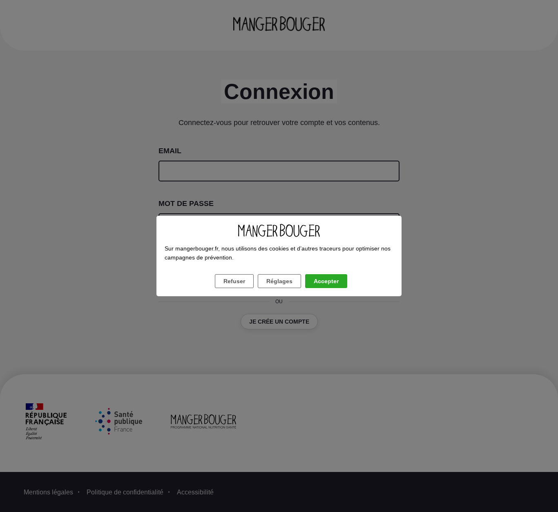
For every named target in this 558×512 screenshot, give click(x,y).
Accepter (326, 281)
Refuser (234, 281)
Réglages (279, 281)
